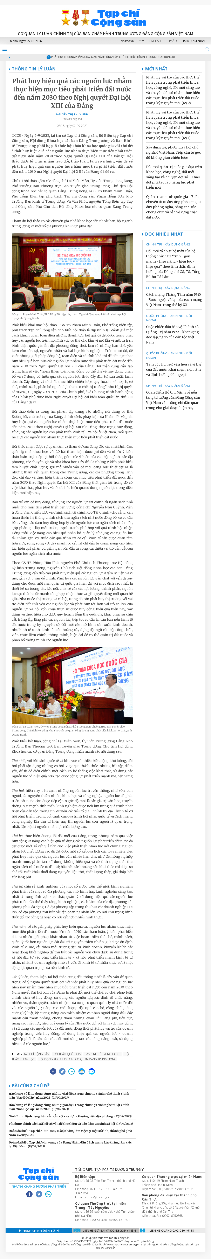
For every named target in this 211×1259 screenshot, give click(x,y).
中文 (141, 41)
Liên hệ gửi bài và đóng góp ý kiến (109, 1230)
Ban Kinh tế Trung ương (102, 1054)
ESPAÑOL (172, 41)
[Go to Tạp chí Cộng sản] (105, 17)
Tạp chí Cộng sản (36, 1054)
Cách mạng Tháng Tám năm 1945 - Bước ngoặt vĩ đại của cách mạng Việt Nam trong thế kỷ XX (174, 299)
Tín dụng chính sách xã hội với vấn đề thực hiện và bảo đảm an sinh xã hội (62, 1124)
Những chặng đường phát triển (39, 1186)
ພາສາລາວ (127, 41)
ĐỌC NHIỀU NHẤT (164, 234)
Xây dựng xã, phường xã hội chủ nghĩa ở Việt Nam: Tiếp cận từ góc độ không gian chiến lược (173, 152)
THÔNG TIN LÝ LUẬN (34, 69)
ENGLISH (155, 41)
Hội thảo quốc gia (67, 1054)
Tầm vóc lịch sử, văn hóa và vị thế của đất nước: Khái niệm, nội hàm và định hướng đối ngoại (173, 369)
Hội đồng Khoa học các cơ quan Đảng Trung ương (77, 1059)
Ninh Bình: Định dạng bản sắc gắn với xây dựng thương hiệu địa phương (61, 1116)
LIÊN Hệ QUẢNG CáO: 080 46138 (171, 1230)
